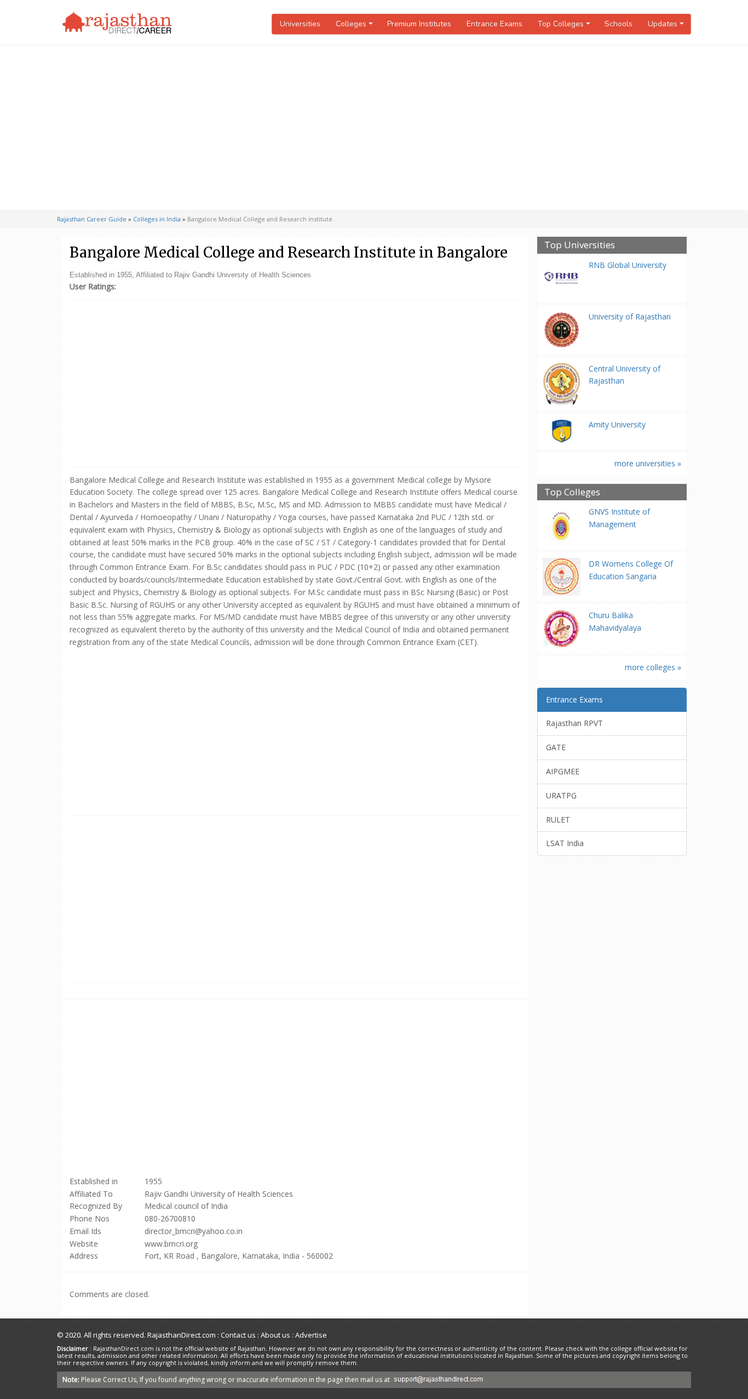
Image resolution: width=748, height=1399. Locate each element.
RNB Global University (627, 265)
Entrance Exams (494, 24)
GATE (556, 747)
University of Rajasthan (630, 316)
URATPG (561, 795)
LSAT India (565, 843)
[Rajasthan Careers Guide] (117, 22)
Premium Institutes (419, 24)
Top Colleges (572, 492)
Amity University (617, 424)
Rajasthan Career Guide (91, 219)
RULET (558, 819)
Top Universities (579, 245)
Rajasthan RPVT (574, 723)
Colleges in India (157, 219)
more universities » (647, 463)
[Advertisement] (374, 127)
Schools (618, 24)
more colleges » (653, 667)
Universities (300, 24)
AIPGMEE (562, 771)
